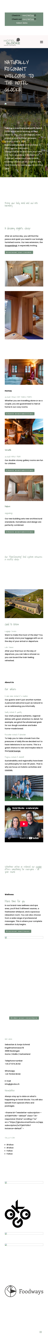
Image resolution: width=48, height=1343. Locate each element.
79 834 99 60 (15, 1074)
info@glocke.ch (12, 1084)
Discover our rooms (19, 252)
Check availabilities (19, 414)
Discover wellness (18, 931)
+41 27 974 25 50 (13, 1064)
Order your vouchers (24, 1018)
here (7, 168)
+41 (7, 1074)
